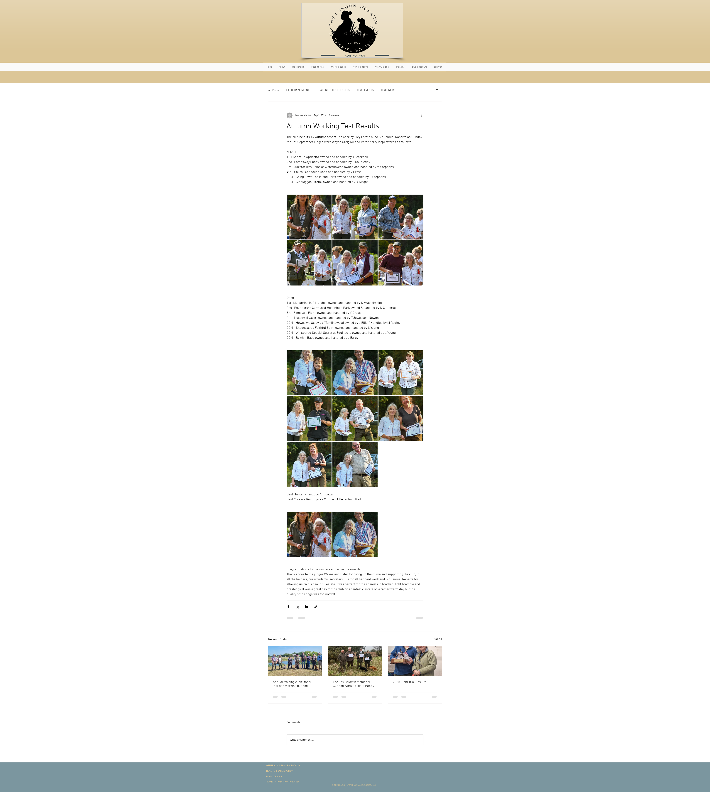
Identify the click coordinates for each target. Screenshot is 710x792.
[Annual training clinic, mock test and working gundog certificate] (295, 661)
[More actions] (421, 115)
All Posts (273, 90)
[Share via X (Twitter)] (297, 607)
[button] (437, 90)
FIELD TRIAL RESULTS (299, 90)
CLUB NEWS (388, 90)
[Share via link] (315, 607)
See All (438, 638)
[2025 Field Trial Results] (415, 661)
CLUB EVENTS (365, 90)
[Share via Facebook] (288, 607)
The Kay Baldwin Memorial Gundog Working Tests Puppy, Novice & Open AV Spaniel (353, 684)
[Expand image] (309, 217)
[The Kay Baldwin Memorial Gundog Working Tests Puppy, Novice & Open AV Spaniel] (355, 661)
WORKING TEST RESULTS (335, 90)
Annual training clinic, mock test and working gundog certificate (292, 684)
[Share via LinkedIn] (306, 607)
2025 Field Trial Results (409, 682)
